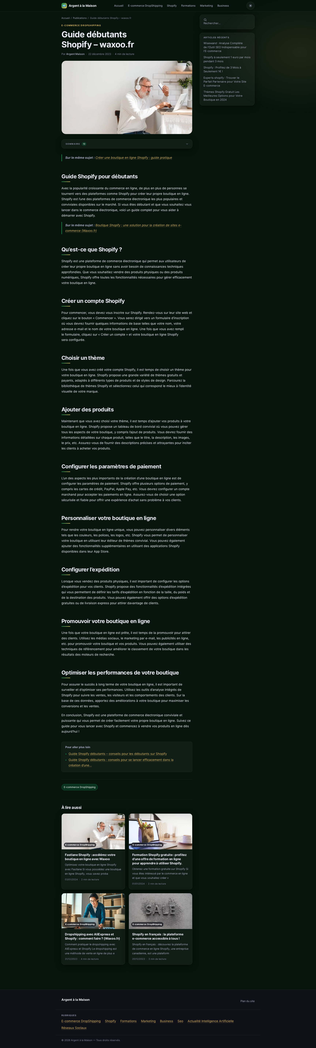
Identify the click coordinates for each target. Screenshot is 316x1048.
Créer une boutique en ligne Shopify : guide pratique (133, 157)
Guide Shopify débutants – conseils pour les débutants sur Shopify (118, 754)
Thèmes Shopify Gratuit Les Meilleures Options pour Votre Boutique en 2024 (223, 95)
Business (223, 5)
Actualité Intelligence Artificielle (211, 1021)
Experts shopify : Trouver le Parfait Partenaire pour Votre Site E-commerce (225, 81)
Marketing (206, 5)
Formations (188, 5)
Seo (180, 1021)
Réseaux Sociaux (73, 1028)
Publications (80, 17)
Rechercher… (212, 23)
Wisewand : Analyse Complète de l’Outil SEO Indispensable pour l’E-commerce (225, 47)
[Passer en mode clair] (251, 6)
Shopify (172, 5)
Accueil (118, 5)
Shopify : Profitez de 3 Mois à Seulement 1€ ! (222, 69)
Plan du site (247, 1001)
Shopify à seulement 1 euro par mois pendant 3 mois (227, 59)
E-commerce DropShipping (145, 5)
